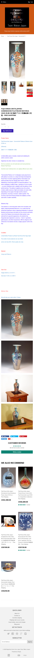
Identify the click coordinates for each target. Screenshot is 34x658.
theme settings (26, 630)
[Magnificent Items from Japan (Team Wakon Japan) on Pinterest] (17, 634)
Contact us (17, 615)
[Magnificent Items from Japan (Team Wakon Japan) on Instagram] (25, 634)
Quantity (3, 124)
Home (2, 36)
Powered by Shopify (16, 651)
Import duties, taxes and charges (17, 622)
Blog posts (17, 624)
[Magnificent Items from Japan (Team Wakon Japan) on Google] (21, 634)
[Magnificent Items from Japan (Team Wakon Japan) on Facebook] (13, 634)
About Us (17, 613)
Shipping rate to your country (17, 620)
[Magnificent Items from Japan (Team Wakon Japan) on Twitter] (8, 634)
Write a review (17, 452)
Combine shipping (17, 617)
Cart (31, 2)
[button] (22, 504)
